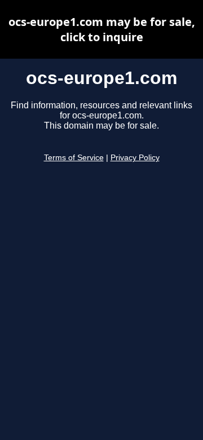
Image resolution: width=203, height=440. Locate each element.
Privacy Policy (135, 157)
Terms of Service (74, 157)
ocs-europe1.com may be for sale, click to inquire (101, 29)
